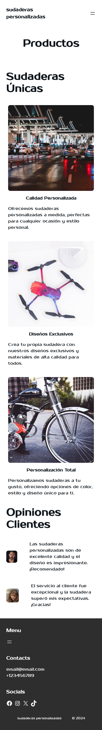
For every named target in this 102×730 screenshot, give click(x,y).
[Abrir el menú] (92, 13)
